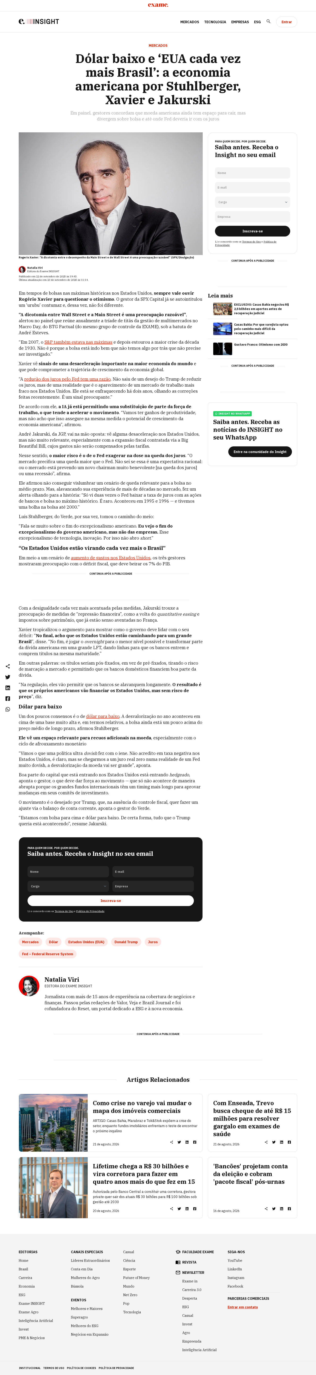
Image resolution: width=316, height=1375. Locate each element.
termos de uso (53, 1368)
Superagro (79, 1317)
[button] (7, 666)
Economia (27, 1286)
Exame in (190, 1281)
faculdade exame (198, 1252)
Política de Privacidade (90, 911)
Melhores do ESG (84, 1326)
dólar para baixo (102, 716)
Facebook (235, 1286)
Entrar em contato (243, 1307)
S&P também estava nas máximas (78, 342)
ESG (257, 22)
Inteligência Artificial (36, 1321)
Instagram (236, 1278)
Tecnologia (215, 22)
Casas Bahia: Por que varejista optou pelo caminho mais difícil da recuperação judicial (261, 329)
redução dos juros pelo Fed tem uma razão (67, 379)
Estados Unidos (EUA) (86, 942)
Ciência (129, 1260)
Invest (24, 1329)
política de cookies (81, 1368)
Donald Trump (126, 942)
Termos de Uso (64, 911)
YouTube (235, 1260)
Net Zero (130, 1295)
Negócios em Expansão (90, 1334)
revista (189, 1262)
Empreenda (191, 1341)
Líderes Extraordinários (90, 1260)
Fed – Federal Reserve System (47, 954)
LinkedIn (235, 1269)
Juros (153, 942)
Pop (126, 1303)
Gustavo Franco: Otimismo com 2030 (260, 344)
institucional (30, 1368)
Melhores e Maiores (87, 1308)
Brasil (23, 1269)
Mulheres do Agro (85, 1278)
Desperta (189, 1298)
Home (23, 1260)
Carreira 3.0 (192, 1290)
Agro (186, 1333)
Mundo (128, 1286)
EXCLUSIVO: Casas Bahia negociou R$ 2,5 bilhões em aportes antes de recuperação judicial (261, 309)
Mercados (189, 22)
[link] (7, 677)
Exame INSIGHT (32, 1303)
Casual (128, 1252)
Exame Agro (28, 1312)
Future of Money (136, 1278)
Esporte (129, 1269)
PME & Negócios (32, 1338)
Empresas (240, 22)
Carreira (25, 1278)
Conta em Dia (82, 1269)
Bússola (77, 1286)
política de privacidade (116, 1368)
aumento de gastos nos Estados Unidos (110, 558)
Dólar (53, 942)
